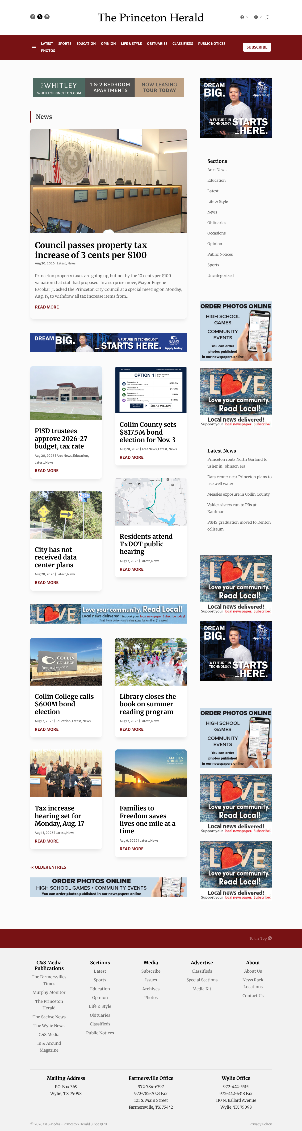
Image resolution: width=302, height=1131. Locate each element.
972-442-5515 (236, 1086)
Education (86, 44)
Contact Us (253, 995)
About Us (253, 971)
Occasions (216, 233)
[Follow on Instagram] (47, 16)
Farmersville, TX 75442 (151, 1107)
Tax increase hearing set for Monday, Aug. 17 (59, 815)
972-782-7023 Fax (151, 1093)
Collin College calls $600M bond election (64, 704)
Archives (150, 988)
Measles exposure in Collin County (238, 494)
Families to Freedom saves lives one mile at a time (148, 819)
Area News (64, 456)
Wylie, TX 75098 (66, 1093)
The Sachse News (49, 1017)
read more (47, 307)
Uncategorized (220, 275)
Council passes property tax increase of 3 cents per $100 (91, 250)
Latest (47, 44)
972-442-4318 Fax (235, 1093)
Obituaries (157, 44)
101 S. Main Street (151, 1100)
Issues (151, 980)
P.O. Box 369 (66, 1086)
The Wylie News (49, 1025)
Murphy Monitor (49, 992)
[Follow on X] (39, 16)
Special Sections (202, 980)
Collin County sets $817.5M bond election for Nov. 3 (148, 432)
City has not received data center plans (56, 557)
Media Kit (202, 988)
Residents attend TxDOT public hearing (146, 544)
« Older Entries (48, 867)
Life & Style (131, 44)
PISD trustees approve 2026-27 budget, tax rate (61, 438)
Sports (64, 44)
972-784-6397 (151, 1086)
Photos (48, 51)
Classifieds (182, 44)
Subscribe (257, 47)
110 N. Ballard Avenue (236, 1100)
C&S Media (49, 1034)
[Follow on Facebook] (32, 16)
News (71, 263)
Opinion (108, 44)
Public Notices (211, 44)
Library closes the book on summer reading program (148, 704)
